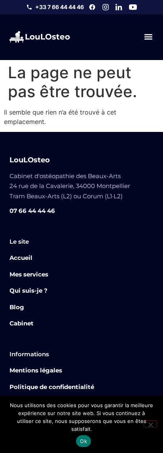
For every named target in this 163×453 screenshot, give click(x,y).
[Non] (150, 423)
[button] (148, 36)
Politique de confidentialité (51, 387)
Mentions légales (35, 370)
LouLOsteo (47, 36)
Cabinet (21, 323)
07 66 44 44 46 (32, 210)
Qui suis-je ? (28, 290)
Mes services (28, 274)
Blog (16, 307)
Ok (83, 441)
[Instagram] (105, 7)
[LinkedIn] (119, 7)
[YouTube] (133, 7)
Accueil (20, 257)
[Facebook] (92, 7)
